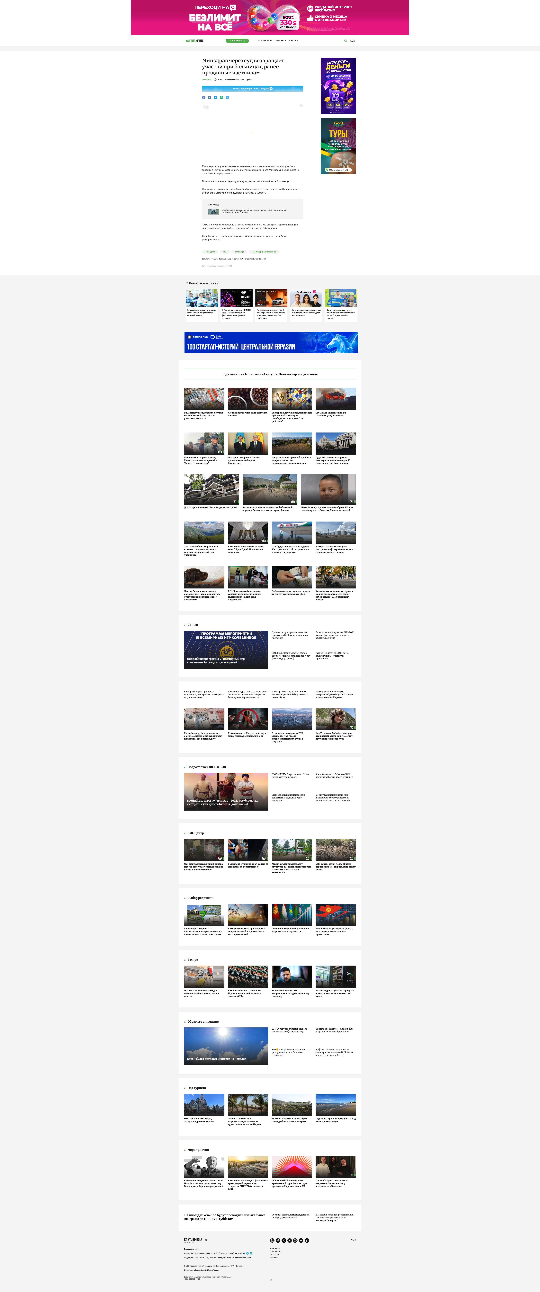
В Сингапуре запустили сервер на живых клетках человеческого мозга (335, 993)
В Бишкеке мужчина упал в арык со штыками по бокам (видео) (248, 865)
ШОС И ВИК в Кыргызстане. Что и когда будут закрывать (290, 775)
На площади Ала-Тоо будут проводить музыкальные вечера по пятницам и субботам (224, 1217)
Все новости (236, 41)
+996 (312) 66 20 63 (243, 1257)
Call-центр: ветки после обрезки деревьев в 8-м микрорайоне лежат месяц (336, 867)
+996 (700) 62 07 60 (237, 1253)
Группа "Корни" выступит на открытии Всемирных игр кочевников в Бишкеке (332, 1183)
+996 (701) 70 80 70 (226, 1257)
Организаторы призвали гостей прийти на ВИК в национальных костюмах (290, 635)
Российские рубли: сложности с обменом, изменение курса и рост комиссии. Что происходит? (203, 736)
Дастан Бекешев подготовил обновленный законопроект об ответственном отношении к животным (202, 595)
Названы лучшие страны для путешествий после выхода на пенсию (201, 993)
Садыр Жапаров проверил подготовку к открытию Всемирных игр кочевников (204, 694)
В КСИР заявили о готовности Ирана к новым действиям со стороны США (244, 993)
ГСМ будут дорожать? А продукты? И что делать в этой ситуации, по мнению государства (291, 549)
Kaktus (249, 79)
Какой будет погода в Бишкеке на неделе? (216, 1058)
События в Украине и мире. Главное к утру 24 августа (331, 414)
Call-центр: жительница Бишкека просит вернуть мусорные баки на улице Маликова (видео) (203, 867)
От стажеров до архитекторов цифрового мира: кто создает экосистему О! (306, 313)
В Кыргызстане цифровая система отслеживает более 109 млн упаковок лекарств (203, 415)
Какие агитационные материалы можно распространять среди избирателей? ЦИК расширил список (335, 595)
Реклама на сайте (191, 1249)
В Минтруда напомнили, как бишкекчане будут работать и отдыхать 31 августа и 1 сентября (333, 798)
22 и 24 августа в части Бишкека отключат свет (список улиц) (289, 1030)
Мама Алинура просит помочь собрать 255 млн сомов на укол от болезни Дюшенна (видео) (327, 509)
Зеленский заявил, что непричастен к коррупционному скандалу (290, 993)
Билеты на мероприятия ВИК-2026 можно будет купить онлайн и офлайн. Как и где (335, 635)
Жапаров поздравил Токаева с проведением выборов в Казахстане (245, 460)
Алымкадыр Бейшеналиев (264, 252)
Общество (206, 79)
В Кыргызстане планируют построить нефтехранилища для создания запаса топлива (334, 549)
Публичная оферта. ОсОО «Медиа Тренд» (201, 1270)
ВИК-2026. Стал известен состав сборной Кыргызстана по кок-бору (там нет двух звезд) (291, 656)
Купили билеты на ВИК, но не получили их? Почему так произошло (332, 656)
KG (352, 1240)
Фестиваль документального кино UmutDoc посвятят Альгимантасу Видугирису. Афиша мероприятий (203, 1183)
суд (224, 252)
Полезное (293, 41)
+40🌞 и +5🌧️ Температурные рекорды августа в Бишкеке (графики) (288, 1052)
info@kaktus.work (202, 1253)
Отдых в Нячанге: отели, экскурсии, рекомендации (199, 1120)
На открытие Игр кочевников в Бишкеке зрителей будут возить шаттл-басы (290, 694)
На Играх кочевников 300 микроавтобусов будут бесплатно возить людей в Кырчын (334, 694)
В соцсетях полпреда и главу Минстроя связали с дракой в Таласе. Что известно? (200, 460)
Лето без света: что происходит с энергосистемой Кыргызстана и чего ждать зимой (246, 931)
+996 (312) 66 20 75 (219, 1253)
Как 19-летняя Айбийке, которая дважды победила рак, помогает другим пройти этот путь (334, 736)
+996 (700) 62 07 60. (258, 259)
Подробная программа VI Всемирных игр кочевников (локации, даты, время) (216, 660)
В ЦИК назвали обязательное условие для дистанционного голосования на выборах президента (244, 595)
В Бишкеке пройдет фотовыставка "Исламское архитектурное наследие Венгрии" (335, 1217)
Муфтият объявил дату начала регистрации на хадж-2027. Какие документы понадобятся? (335, 1052)
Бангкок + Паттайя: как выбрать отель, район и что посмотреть (290, 1120)
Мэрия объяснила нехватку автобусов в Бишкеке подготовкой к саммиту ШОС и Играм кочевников (291, 868)
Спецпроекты (265, 41)
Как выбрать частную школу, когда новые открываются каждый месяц (201, 313)
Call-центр (280, 41)
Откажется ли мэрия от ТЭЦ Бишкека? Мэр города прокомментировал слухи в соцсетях (287, 737)
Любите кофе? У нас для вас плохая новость (247, 414)
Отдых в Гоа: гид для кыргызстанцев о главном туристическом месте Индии (244, 1121)
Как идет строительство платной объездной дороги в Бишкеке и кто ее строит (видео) (268, 509)
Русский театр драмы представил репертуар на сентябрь (291, 1216)
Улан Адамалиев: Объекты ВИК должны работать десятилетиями (334, 775)
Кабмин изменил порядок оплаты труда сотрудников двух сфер (291, 592)
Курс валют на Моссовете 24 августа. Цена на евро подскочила (270, 374)
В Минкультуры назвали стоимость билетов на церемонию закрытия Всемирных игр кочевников (247, 694)
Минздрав (210, 252)
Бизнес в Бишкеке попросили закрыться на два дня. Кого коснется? (288, 798)
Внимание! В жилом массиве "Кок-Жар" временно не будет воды (335, 1030)
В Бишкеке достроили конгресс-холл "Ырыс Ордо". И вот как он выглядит (246, 549)
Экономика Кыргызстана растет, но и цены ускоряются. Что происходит (334, 931)
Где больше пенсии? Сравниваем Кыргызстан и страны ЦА (290, 930)
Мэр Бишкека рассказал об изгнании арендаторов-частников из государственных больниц (254, 211)
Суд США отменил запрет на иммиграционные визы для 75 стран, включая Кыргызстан (333, 460)
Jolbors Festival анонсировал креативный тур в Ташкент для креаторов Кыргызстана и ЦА (289, 1183)
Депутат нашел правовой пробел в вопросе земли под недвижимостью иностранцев (291, 460)
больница (239, 252)
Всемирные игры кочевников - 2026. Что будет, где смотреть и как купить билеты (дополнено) (222, 802)
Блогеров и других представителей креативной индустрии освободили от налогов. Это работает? (292, 417)
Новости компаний (204, 283)
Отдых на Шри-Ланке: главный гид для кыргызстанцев (336, 1120)
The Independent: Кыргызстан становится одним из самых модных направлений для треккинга (201, 550)
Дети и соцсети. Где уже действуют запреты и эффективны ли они (248, 734)
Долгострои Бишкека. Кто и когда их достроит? (210, 507)
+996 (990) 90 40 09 (208, 1257)
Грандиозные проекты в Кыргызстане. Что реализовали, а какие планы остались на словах (203, 931)
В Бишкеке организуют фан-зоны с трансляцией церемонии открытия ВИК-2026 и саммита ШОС (248, 1184)
